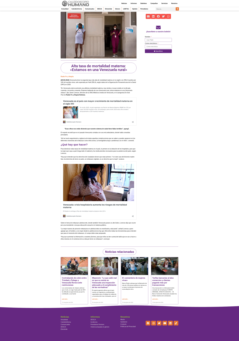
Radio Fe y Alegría (67, 76)
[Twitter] (159, 323)
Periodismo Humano (97, 324)
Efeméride (108, 9)
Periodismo (144, 9)
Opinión (134, 9)
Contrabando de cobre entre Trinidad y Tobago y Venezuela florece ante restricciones (74, 281)
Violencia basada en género (100, 327)
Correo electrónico (151, 43)
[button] (148, 16)
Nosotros (174, 3)
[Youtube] (164, 323)
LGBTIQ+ (126, 9)
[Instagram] (153, 323)
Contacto (123, 324)
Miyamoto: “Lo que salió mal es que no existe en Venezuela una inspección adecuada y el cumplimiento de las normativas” (104, 282)
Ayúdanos (123, 322)
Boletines (144, 3)
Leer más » (65, 299)
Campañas (154, 3)
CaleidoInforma (77, 9)
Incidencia (94, 322)
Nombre (148, 37)
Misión (122, 319)
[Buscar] (177, 9)
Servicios (164, 3)
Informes (134, 3)
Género (117, 9)
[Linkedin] (170, 323)
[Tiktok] (176, 323)
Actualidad (64, 9)
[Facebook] (148, 323)
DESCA (99, 9)
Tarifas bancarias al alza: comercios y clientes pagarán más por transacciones (163, 281)
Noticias (124, 3)
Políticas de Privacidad (128, 326)
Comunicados (89, 9)
